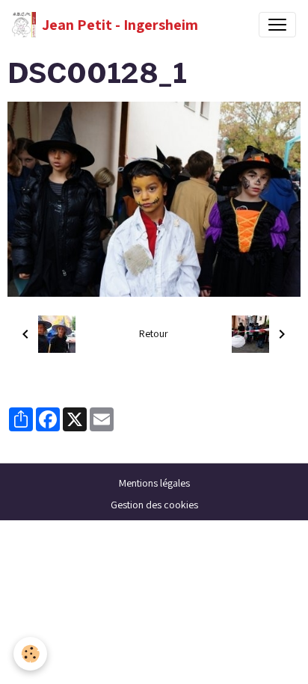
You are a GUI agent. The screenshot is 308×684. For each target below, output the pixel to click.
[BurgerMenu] (277, 24)
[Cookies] (30, 654)
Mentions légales (154, 483)
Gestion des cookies (154, 504)
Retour (153, 333)
